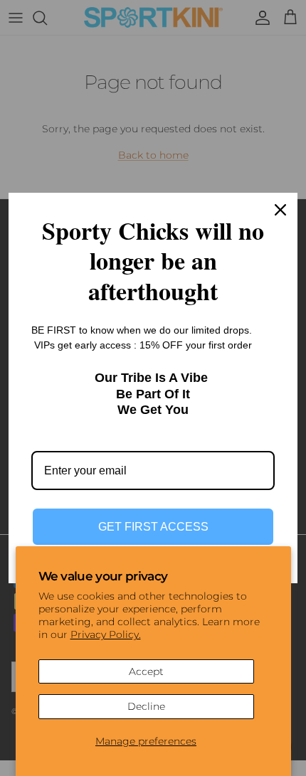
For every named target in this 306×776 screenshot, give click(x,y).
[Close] (280, 210)
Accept (146, 671)
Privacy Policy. (105, 634)
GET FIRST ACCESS (153, 527)
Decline (146, 706)
